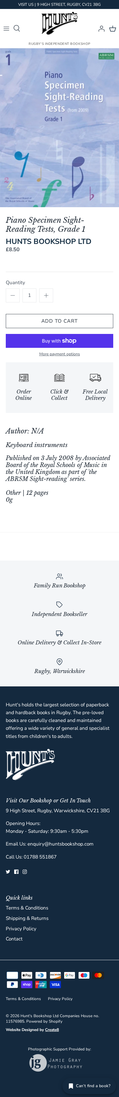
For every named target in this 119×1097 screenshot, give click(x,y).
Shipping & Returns (27, 918)
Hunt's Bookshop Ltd (40, 1016)
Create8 (52, 1029)
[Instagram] (25, 872)
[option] (59, 127)
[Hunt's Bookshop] (60, 23)
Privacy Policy (21, 928)
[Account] (100, 28)
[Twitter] (8, 872)
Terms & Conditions (27, 908)
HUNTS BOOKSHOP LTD (49, 241)
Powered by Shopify (44, 1021)
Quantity (15, 282)
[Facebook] (16, 872)
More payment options (59, 354)
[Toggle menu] (6, 28)
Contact (14, 939)
